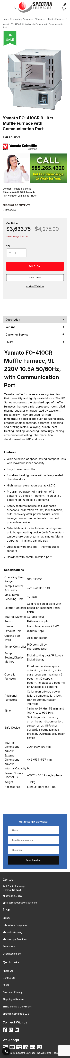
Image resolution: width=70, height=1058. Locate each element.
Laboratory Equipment (15, 925)
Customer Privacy (12, 992)
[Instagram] (11, 1029)
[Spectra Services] (35, 7)
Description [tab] (12, 319)
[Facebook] (5, 1029)
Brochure (10, 209)
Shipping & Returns (13, 999)
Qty (8, 245)
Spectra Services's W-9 (16, 1013)
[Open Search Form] (14, 7)
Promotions (9, 946)
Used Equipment (12, 953)
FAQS (6, 985)
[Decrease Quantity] (9, 253)
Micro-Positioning (12, 932)
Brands (7, 917)
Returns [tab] (10, 327)
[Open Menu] (5, 7)
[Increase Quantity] (23, 253)
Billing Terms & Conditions (17, 1006)
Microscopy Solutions (15, 939)
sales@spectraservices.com (21, 902)
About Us (8, 970)
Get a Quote (35, 277)
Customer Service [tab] (17, 334)
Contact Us (9, 977)
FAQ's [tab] (9, 342)
